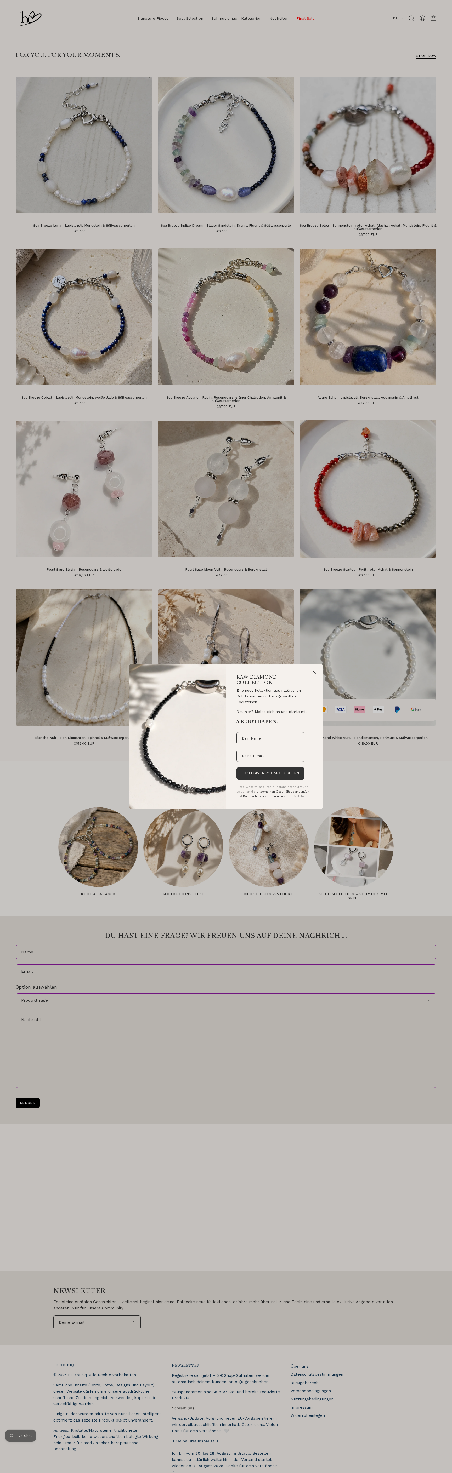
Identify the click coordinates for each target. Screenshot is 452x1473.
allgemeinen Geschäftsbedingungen (283, 791)
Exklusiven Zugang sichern (270, 773)
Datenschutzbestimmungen (263, 796)
